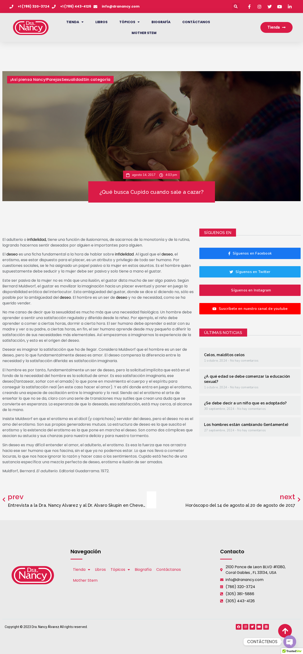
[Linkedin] (266, 627)
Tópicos (127, 22)
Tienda (72, 22)
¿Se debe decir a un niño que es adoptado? (245, 403)
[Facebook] (238, 627)
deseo (12, 254)
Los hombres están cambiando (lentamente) (246, 424)
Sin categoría (97, 79)
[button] (236, 6)
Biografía (161, 22)
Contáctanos (196, 22)
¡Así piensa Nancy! (28, 79)
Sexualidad (73, 79)
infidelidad (124, 254)
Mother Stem (144, 32)
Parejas (54, 79)
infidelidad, (37, 239)
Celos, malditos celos (224, 355)
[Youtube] (259, 627)
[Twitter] (252, 627)
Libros (101, 22)
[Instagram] (245, 627)
